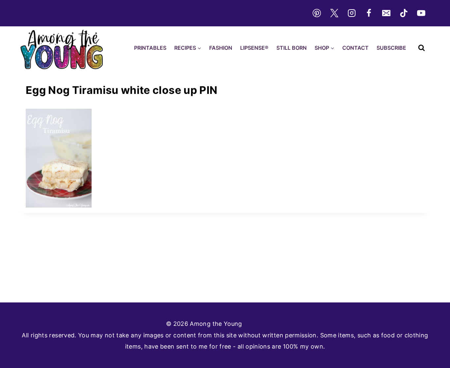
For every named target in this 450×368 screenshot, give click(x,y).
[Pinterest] (316, 13)
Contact (355, 47)
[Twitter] (334, 13)
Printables (150, 47)
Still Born (291, 47)
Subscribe (391, 47)
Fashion (220, 47)
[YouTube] (421, 13)
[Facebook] (369, 13)
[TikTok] (404, 13)
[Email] (386, 13)
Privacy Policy (264, 323)
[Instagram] (351, 13)
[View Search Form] (421, 48)
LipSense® (254, 47)
